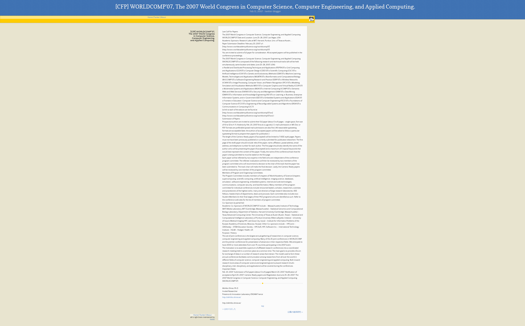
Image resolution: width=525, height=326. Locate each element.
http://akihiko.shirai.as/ (231, 297)
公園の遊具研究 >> (295, 312)
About (163, 17)
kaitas (212, 319)
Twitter (157, 17)
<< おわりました (229, 309)
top (262, 306)
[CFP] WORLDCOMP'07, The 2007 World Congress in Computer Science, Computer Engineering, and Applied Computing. (202, 36)
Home (150, 17)
